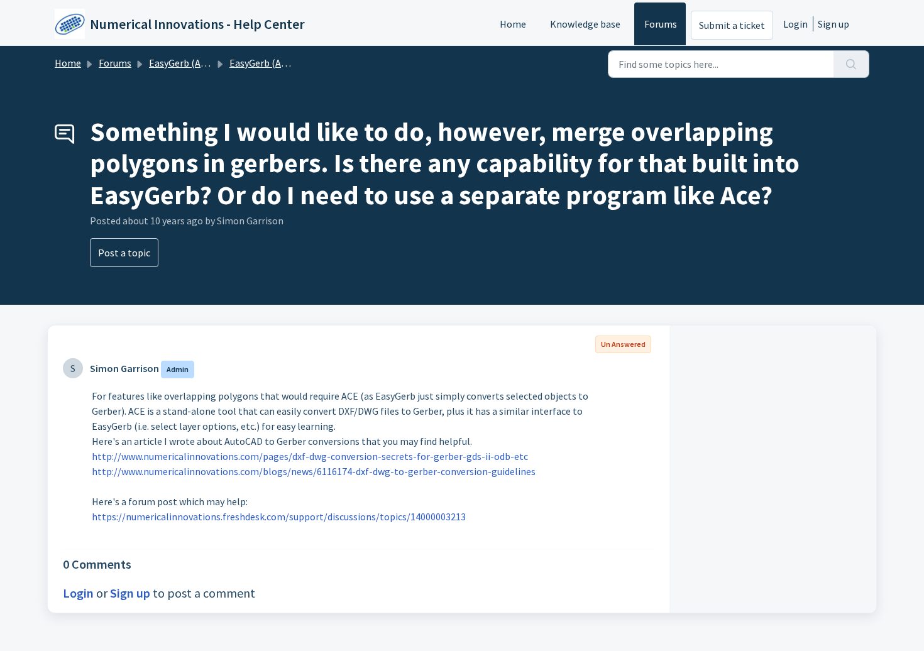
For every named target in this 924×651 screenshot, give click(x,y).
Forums (660, 24)
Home (513, 24)
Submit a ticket (732, 25)
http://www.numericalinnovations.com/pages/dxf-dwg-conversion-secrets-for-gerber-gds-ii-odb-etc (310, 456)
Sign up (833, 24)
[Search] (851, 64)
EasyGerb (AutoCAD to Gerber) (214, 63)
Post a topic (124, 252)
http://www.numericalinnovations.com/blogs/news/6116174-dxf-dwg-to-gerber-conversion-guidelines (314, 471)
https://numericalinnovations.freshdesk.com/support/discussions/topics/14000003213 (279, 516)
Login (795, 24)
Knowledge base (585, 24)
